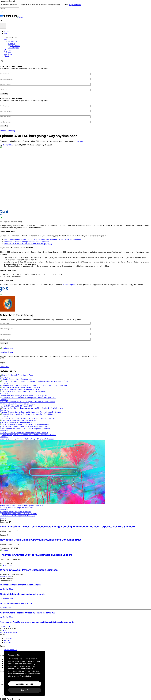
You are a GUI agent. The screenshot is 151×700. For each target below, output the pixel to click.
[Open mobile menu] (3, 26)
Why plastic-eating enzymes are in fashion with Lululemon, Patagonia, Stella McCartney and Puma (42, 239)
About (6, 56)
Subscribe (4, 93)
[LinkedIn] (1, 212)
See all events (5, 577)
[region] (24, 673)
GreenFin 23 (4, 367)
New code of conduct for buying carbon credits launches (26, 242)
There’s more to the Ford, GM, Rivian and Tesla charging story (28, 244)
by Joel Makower (6, 598)
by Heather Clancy (7, 589)
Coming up (4, 518)
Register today (75, 5)
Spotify (73, 285)
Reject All (25, 690)
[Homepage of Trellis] (3, 630)
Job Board (8, 54)
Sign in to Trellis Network (10, 632)
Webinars (7, 50)
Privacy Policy (25, 676)
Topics (6, 31)
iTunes (65, 285)
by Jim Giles (5, 626)
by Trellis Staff (5, 608)
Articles (7, 640)
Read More (80, 141)
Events (6, 33)
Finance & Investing (7, 131)
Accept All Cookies (24, 684)
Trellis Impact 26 (10, 650)
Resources (8, 638)
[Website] (75, 216)
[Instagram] (4, 687)
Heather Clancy (8, 145)
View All (7, 40)
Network (7, 52)
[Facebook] (7, 212)
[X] (4, 212)
